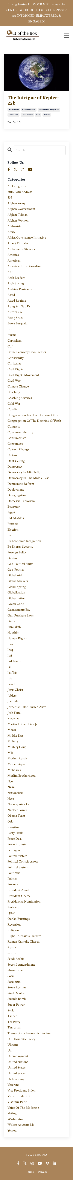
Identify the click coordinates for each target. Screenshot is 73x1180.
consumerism (16, 438)
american (14, 260)
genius (12, 558)
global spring (16, 587)
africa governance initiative (26, 237)
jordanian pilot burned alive (26, 707)
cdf (9, 346)
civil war (14, 380)
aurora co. (14, 312)
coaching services (19, 398)
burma (11, 335)
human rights (17, 638)
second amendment (21, 964)
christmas (14, 363)
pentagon (13, 850)
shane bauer (15, 970)
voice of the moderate (23, 1108)
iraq (10, 650)
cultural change (18, 449)
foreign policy (17, 552)
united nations (17, 1062)
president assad (18, 890)
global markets (17, 581)
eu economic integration (49, 109)
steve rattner (16, 987)
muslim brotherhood (21, 775)
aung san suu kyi (19, 306)
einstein (13, 524)
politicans (13, 873)
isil (9, 667)
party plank (15, 833)
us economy (15, 1079)
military (12, 741)
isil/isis (12, 673)
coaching (13, 392)
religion (13, 930)
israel (11, 684)
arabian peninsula (19, 289)
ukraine (13, 1044)
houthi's (13, 632)
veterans (13, 1085)
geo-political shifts (20, 564)
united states (16, 1067)
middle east (15, 735)
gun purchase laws (20, 615)
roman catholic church (23, 941)
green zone (15, 604)
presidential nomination (24, 901)
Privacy (42, 1172)
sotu (10, 976)
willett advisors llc (20, 1125)
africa (11, 232)
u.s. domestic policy (21, 1039)
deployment (15, 489)
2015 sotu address (19, 192)
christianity (15, 358)
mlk (10, 753)
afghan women (18, 220)
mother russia (17, 758)
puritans (13, 907)
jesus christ (15, 690)
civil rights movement (23, 375)
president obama (19, 896)
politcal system (17, 856)
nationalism (15, 793)
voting (11, 1113)
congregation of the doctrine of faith (34, 421)
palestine (13, 827)
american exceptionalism (24, 266)
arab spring (15, 283)
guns (11, 621)
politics (47, 115)
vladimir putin (17, 1102)
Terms (30, 1172)
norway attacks (18, 804)
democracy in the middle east (28, 478)
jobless (11, 695)
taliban (12, 1016)
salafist (12, 953)
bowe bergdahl (17, 323)
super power (16, 1004)
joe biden (13, 701)
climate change (28, 109)
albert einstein (17, 243)
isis (9, 678)
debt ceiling (16, 461)
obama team (16, 815)
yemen (12, 1130)
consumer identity (20, 432)
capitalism (14, 340)
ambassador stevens (21, 249)
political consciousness (22, 861)
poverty (12, 884)
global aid (14, 575)
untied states (16, 1073)
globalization (27, 115)
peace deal (14, 838)
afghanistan (14, 109)
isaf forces (14, 661)
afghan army (16, 203)
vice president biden (21, 1090)
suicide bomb (16, 999)
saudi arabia (15, 959)
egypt (11, 512)
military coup (16, 747)
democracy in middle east (25, 472)
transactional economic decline (29, 1033)
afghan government (21, 209)
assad (11, 295)
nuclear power (17, 810)
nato (10, 798)
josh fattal (14, 713)
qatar (11, 913)
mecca (11, 730)
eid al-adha (15, 518)
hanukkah (14, 627)
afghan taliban (17, 215)
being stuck (15, 318)
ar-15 (11, 272)
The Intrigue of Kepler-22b (33, 100)
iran (10, 644)
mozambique (16, 764)
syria (10, 1010)
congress (13, 426)
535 (9, 197)
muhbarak (14, 770)
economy (13, 506)
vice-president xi (19, 1096)
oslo (10, 821)
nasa (38, 115)
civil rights (15, 369)
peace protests (16, 844)
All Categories (16, 186)
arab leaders (16, 278)
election (13, 529)
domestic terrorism (21, 501)
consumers (15, 444)
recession (14, 924)
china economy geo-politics (26, 352)
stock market (16, 993)
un (9, 1050)
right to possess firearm (24, 936)
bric (10, 329)
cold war (13, 404)
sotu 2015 (14, 982)
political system (17, 867)
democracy (14, 466)
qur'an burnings (18, 919)
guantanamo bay (18, 609)
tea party (13, 1022)
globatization (16, 598)
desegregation (17, 495)
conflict (13, 409)
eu (9, 535)
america (13, 255)
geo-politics (13, 115)
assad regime (16, 300)
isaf (9, 655)
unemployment (17, 1056)
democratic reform (20, 484)
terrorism (14, 1027)
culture (12, 455)
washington (15, 1119)
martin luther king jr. (22, 724)
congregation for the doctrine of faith (34, 415)
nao (10, 781)
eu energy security (20, 546)
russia (11, 947)
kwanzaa (13, 718)
